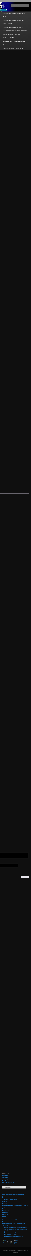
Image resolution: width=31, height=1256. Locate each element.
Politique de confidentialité (9, 1220)
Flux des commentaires (8, 1181)
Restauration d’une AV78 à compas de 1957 (13, 48)
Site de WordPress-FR (8, 1182)
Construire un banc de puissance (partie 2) (13, 27)
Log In (4, 1209)
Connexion (5, 1177)
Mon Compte (5, 1210)
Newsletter (5, 1214)
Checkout (4, 1201)
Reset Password (6, 1222)
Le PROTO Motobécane (8, 37)
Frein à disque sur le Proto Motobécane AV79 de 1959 (14, 42)
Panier (4, 1216)
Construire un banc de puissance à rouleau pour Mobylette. (14, 14)
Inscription (5, 1175)
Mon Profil (5, 1212)
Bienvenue (5, 1198)
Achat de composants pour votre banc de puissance (15, 30)
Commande (5, 1203)
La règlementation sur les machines (13, 1236)
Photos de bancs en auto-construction (11, 34)
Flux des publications (8, 1179)
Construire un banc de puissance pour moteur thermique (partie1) (13, 21)
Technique (5, 1225)
